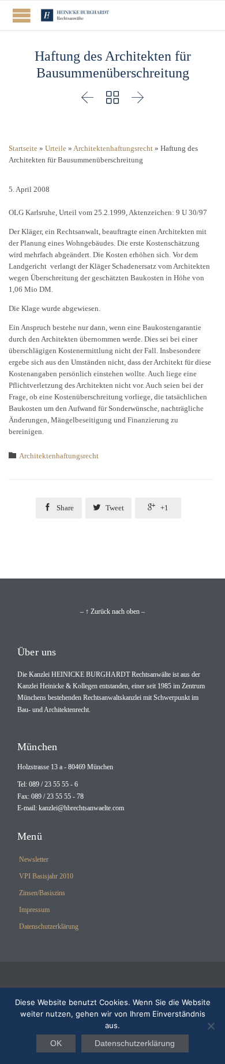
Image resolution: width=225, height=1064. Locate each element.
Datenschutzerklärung (48, 926)
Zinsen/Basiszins (42, 893)
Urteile (55, 148)
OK (56, 1043)
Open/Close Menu (21, 15)
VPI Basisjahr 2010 (46, 876)
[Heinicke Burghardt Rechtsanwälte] (75, 15)
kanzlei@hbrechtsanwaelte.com (81, 808)
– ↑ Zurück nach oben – (112, 611)
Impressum (34, 910)
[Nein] (210, 1026)
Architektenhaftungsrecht (113, 148)
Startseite (23, 148)
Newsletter (33, 859)
